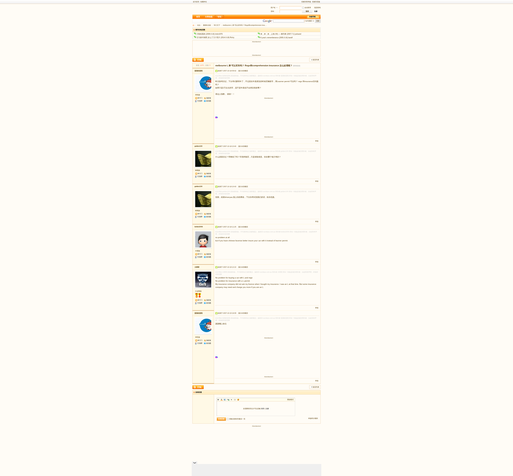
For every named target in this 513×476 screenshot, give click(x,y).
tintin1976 (219, 34)
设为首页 (196, 2)
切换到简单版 (306, 2)
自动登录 (308, 8)
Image (225, 399)
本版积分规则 (313, 418)
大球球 (197, 267)
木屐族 (197, 251)
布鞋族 (197, 95)
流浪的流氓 (199, 71)
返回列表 (316, 60)
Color (221, 399)
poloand (298, 34)
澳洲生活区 (207, 25)
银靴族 (197, 170)
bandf (290, 38)
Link (228, 399)
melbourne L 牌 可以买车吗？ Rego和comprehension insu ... (245, 25)
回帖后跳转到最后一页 (237, 419)
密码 (272, 11)
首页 (198, 17)
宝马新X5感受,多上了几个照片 (208, 37)
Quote (231, 399)
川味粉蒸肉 (201, 34)
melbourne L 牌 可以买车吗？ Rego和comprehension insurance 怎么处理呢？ (253, 65)
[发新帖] (198, 60)
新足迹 (193, 25)
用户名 (273, 8)
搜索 (317, 21)
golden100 (198, 146)
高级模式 (290, 400)
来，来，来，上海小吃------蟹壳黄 (273, 34)
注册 (315, 11)
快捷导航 (312, 17)
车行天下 (217, 25)
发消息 (208, 101)
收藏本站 (203, 2)
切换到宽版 (316, 2)
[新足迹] (192, 6)
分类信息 (209, 17)
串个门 (200, 98)
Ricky (232, 37)
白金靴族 (198, 291)
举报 (316, 141)
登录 (262, 409)
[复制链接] (296, 66)
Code (235, 399)
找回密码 (317, 8)
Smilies (238, 399)
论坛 (219, 17)
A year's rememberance (269, 38)
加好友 (208, 98)
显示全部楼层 (243, 71)
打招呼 (200, 101)
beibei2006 (199, 227)
